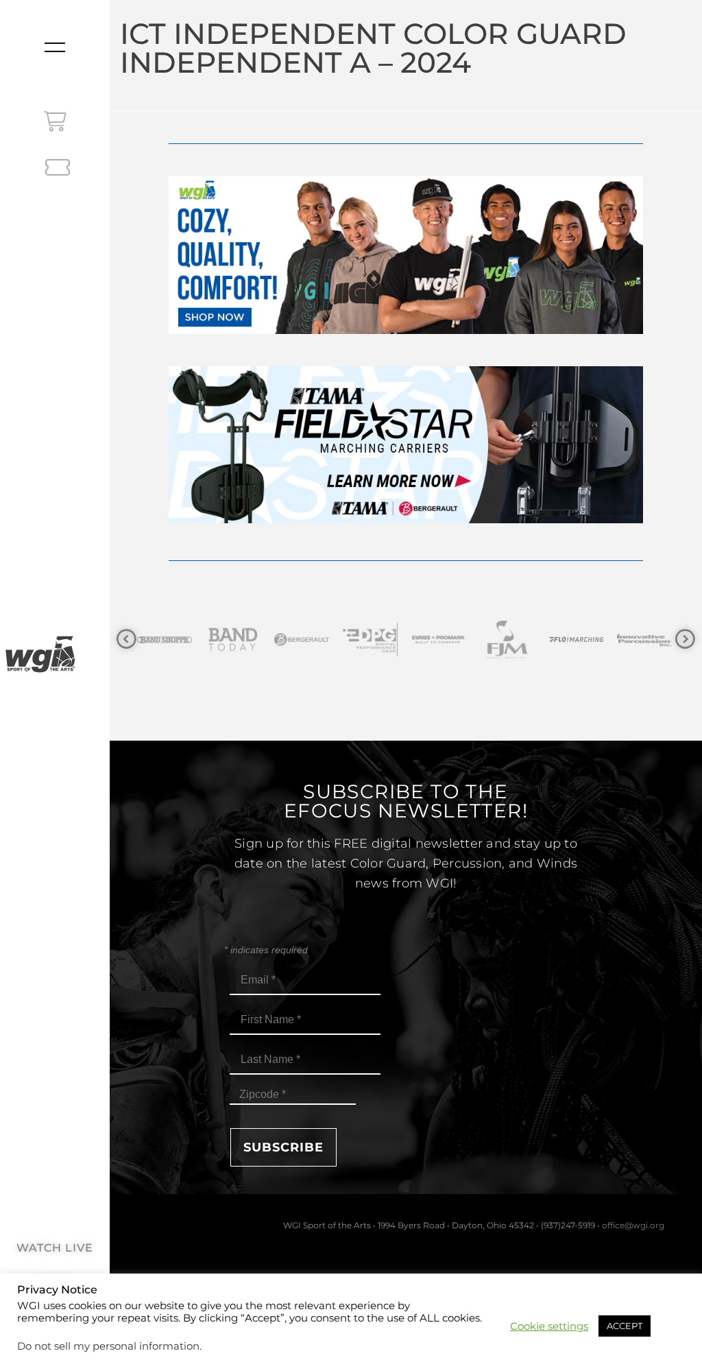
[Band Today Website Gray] (170, 639)
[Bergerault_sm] (239, 639)
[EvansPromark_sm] (376, 639)
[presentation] (126, 639)
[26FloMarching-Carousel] (513, 639)
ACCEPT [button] (624, 1325)
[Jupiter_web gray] (650, 639)
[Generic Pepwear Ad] (405, 330)
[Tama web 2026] (405, 519)
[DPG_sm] (307, 639)
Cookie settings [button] (549, 1326)
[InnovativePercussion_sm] (582, 639)
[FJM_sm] (444, 639)
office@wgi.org (633, 1225)
